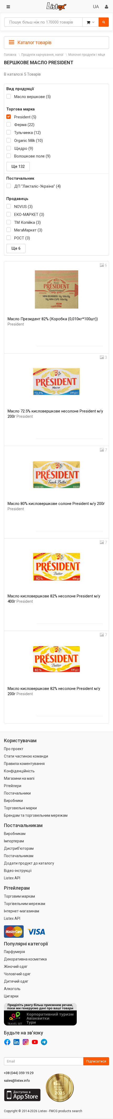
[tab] (56, 42)
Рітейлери (12, 786)
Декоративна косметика (25, 959)
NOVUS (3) (23, 206)
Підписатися (96, 1061)
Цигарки (11, 996)
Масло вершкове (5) (32, 96)
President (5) (25, 117)
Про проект (13, 749)
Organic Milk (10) (28, 140)
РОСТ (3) (22, 238)
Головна (10, 55)
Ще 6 (15, 248)
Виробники (13, 800)
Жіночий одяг (16, 966)
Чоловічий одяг (17, 974)
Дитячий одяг (16, 981)
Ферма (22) (24, 124)
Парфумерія (14, 952)
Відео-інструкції (18, 871)
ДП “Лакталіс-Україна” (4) (37, 186)
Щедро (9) (23, 148)
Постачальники (17, 793)
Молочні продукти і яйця (86, 55)
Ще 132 (18, 166)
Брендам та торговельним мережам (36, 815)
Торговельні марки (20, 808)
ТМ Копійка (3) (27, 222)
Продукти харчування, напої (42, 55)
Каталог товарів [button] (34, 42)
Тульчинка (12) (27, 132)
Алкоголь (12, 989)
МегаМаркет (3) (28, 230)
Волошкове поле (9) (32, 156)
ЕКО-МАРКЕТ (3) (29, 214)
